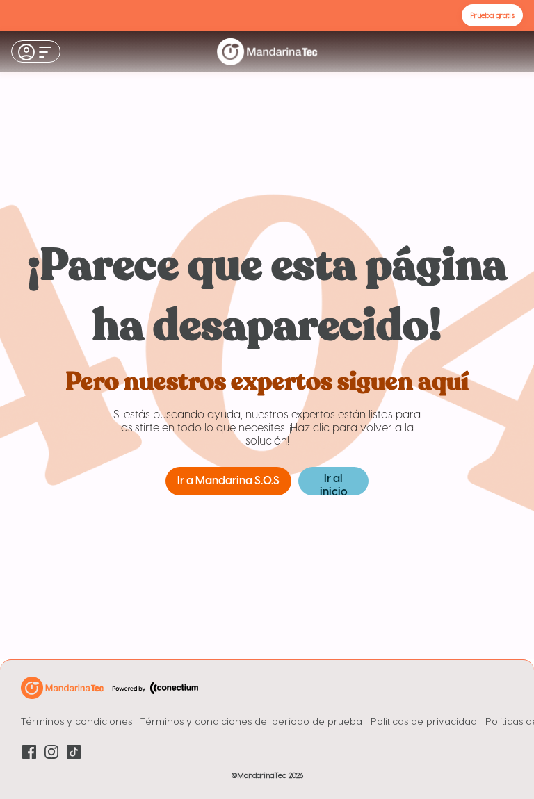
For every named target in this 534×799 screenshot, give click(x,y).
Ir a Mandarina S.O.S (228, 481)
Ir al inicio (334, 484)
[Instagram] (51, 751)
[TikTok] (73, 751)
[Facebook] (29, 751)
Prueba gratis (492, 14)
